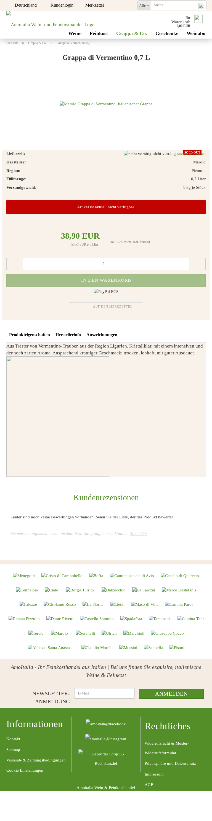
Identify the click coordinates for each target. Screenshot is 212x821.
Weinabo (196, 33)
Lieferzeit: (15, 153)
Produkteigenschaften (29, 334)
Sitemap (13, 749)
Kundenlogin (60, 5)
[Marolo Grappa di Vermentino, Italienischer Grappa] (106, 103)
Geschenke (166, 33)
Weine (74, 33)
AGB (149, 784)
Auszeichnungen (101, 334)
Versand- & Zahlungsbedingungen (36, 760)
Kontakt (13, 739)
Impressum (154, 774)
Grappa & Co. (131, 33)
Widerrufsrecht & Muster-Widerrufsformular (167, 748)
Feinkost (99, 33)
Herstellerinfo (68, 334)
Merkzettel (93, 5)
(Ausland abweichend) (191, 153)
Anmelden (138, 533)
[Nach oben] (197, 812)
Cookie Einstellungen (24, 770)
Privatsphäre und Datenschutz (170, 763)
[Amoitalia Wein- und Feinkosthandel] (50, 25)
